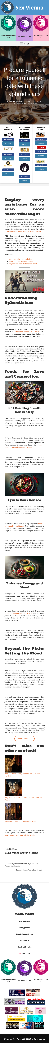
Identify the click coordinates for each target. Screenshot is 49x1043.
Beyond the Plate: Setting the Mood (23, 264)
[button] (8, 139)
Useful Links (25, 947)
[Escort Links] (40, 1010)
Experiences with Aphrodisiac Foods (20, 835)
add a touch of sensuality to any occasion (24, 446)
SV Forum (25, 941)
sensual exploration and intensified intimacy (24, 231)
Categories (24, 928)
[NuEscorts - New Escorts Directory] (35, 1018)
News (14, 849)
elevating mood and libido (27, 332)
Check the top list (24, 738)
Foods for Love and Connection (21, 261)
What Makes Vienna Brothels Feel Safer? (21, 821)
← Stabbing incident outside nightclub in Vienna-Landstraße (21, 864)
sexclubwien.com (24, 36)
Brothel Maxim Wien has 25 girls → (30, 870)
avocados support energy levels (18, 613)
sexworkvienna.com (41, 36)
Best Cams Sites (24, 934)
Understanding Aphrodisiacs (20, 259)
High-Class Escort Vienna (21, 852)
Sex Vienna (34, 104)
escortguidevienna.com (8, 36)
